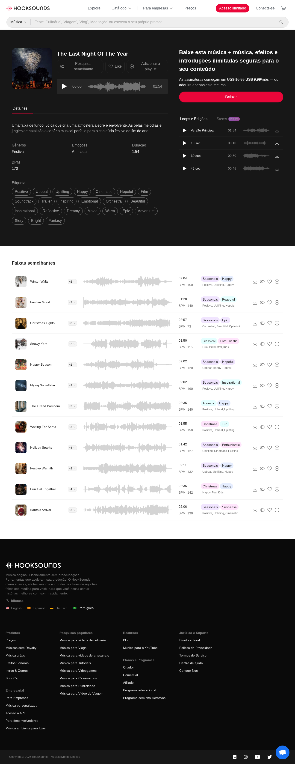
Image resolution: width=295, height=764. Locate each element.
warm (110, 211)
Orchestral (208, 326)
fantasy (55, 221)
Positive (207, 284)
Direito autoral (189, 640)
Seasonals (210, 279)
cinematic (104, 192)
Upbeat (207, 368)
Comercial (130, 675)
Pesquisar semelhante (83, 66)
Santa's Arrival (40, 510)
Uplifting (219, 284)
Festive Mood (40, 302)
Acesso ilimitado (232, 8)
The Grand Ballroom (45, 406)
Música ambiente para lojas (26, 728)
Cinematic (220, 451)
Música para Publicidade (77, 686)
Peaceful (228, 299)
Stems (228, 119)
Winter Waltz (39, 281)
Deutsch (62, 608)
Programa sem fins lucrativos (144, 698)
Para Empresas (17, 698)
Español (38, 608)
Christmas (210, 424)
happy (82, 192)
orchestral (114, 201)
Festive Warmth (41, 468)
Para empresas (155, 8)
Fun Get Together (43, 489)
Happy (227, 279)
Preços (190, 8)
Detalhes (20, 108)
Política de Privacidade (195, 648)
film (144, 192)
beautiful (137, 201)
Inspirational (231, 382)
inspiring (66, 201)
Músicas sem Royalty (21, 648)
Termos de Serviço (192, 655)
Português (86, 608)
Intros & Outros (17, 670)
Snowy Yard (38, 344)
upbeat (42, 192)
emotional (89, 201)
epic (126, 211)
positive (21, 192)
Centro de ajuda (191, 663)
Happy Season (41, 364)
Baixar (231, 97)
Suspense (229, 507)
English (16, 608)
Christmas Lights (42, 323)
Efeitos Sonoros (17, 663)
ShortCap (12, 678)
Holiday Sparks (41, 447)
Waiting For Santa (43, 427)
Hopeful (230, 305)
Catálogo (119, 8)
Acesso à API (15, 713)
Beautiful (222, 326)
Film (205, 347)
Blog (126, 640)
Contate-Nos (188, 670)
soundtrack (24, 201)
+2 (70, 281)
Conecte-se (265, 8)
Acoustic (209, 403)
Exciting (233, 451)
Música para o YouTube (140, 648)
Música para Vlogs (72, 648)
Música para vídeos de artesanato (84, 655)
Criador (128, 667)
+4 (70, 489)
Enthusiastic (228, 341)
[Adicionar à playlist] (277, 281)
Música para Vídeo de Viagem (81, 693)
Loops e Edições (193, 119)
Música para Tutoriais (75, 663)
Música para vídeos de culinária (82, 640)
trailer (46, 201)
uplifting (62, 192)
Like (118, 66)
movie (92, 211)
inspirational (25, 211)
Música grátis (15, 655)
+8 (70, 323)
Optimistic (235, 326)
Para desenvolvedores (22, 720)
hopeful (126, 192)
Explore (94, 8)
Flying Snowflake (42, 385)
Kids (226, 347)
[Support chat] (282, 752)
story (19, 221)
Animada (79, 152)
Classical (209, 341)
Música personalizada (21, 705)
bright (36, 221)
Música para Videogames (78, 670)
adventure (146, 211)
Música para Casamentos (78, 678)
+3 (70, 302)
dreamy (73, 211)
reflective (51, 211)
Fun (224, 424)
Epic (225, 320)
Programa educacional (139, 690)
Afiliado (128, 682)
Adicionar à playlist (150, 66)
